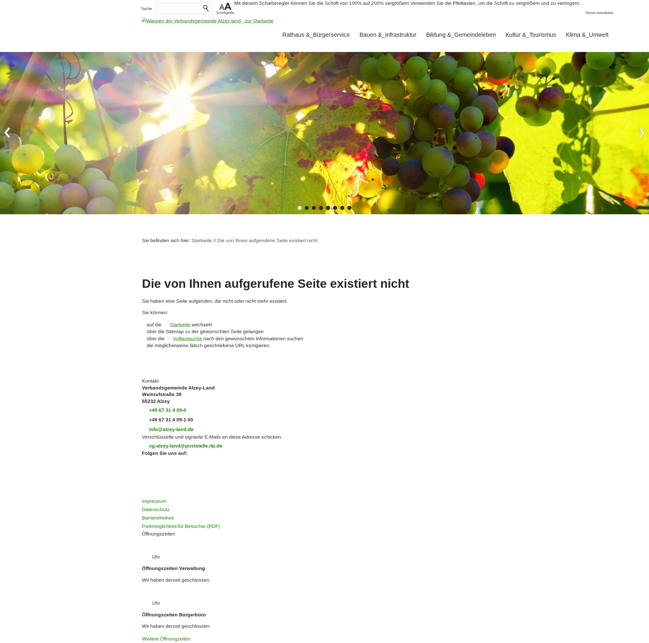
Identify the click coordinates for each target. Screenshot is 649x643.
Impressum (154, 501)
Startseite (180, 324)
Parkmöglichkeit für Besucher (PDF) (181, 526)
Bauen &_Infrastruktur (388, 34)
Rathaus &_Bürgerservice (316, 34)
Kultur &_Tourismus (531, 34)
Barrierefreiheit (158, 518)
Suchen (206, 9)
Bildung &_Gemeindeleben (461, 34)
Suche (146, 8)
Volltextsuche (187, 338)
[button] (225, 9)
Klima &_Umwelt (587, 34)
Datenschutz (156, 509)
